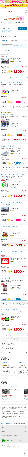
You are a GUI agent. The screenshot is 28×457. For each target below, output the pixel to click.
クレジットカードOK (6, 31)
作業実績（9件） (13, 62)
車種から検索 (23, 45)
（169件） (20, 153)
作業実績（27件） (13, 126)
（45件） (19, 235)
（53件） (19, 186)
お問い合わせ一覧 (9, 446)
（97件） (19, 210)
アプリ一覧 (3, 446)
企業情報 (3, 435)
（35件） (19, 261)
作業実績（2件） (13, 187)
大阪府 (10, 423)
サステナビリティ (16, 446)
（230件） (20, 61)
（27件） (19, 319)
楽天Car (2, 423)
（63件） (19, 91)
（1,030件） (20, 124)
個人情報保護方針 (9, 435)
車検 (7, 423)
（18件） (19, 288)
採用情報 (15, 435)
